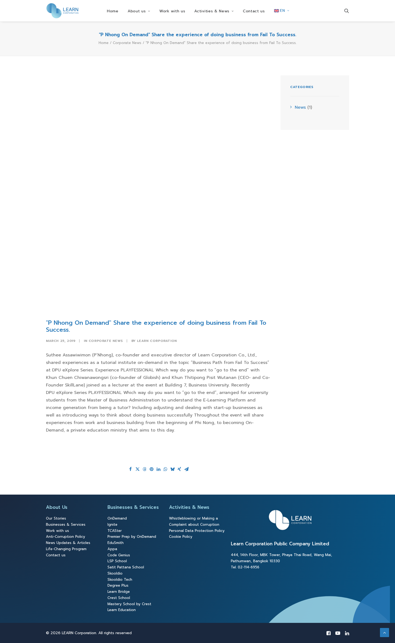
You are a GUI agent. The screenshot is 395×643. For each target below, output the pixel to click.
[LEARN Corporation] (62, 10)
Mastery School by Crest (129, 604)
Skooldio (115, 573)
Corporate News (127, 42)
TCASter (114, 530)
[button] (346, 10)
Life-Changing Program (66, 548)
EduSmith (115, 542)
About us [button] (137, 11)
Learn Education (121, 609)
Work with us (172, 11)
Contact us (254, 11)
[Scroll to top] (384, 632)
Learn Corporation (157, 340)
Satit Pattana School (125, 567)
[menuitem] (112, 11)
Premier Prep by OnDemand (131, 536)
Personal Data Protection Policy (197, 530)
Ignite (112, 524)
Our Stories (56, 518)
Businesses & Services (65, 524)
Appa (112, 548)
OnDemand (117, 518)
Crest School (118, 597)
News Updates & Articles (68, 542)
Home (113, 11)
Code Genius (118, 555)
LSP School (117, 561)
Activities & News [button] (211, 11)
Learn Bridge (118, 591)
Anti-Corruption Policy (65, 536)
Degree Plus (117, 585)
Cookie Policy (180, 536)
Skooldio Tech (119, 579)
